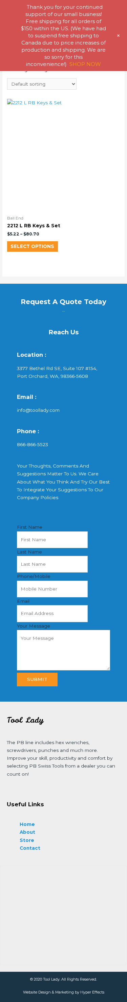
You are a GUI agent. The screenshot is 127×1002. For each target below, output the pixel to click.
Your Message (33, 626)
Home (27, 824)
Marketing (64, 992)
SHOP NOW (85, 64)
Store (27, 840)
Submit (37, 679)
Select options (32, 246)
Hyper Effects (92, 992)
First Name (29, 527)
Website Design (37, 992)
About (27, 832)
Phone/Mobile (33, 576)
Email (23, 601)
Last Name (29, 552)
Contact (30, 848)
